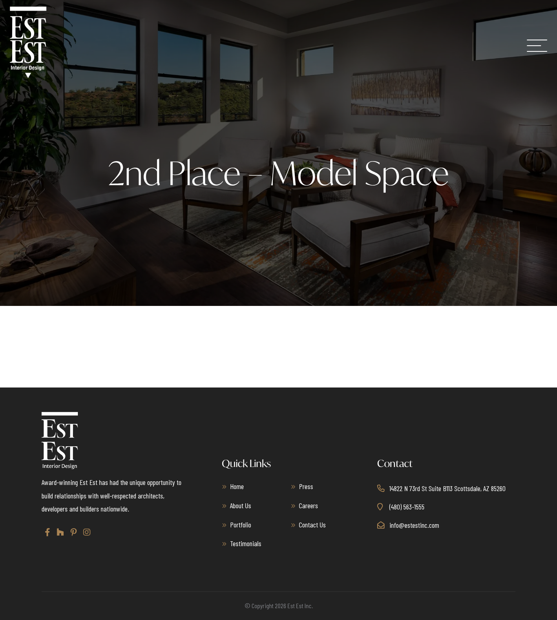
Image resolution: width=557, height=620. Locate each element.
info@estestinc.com (414, 524)
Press (306, 486)
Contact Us (312, 524)
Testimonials (245, 543)
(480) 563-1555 (406, 506)
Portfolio (240, 524)
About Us (240, 505)
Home (237, 486)
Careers (308, 505)
